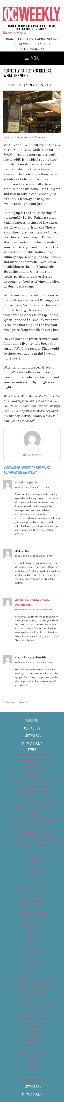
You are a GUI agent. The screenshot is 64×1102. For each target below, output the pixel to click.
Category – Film (32, 907)
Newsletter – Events (34, 992)
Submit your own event (32, 1053)
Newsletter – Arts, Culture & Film (34, 979)
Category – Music (32, 920)
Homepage (32, 960)
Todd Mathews (13, 85)
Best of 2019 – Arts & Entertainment (34, 819)
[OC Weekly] (14, 32)
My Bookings (34, 873)
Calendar (32, 854)
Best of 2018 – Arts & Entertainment (34, 780)
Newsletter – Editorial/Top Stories (34, 985)
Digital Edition (32, 947)
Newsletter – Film (34, 999)
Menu (35, 58)
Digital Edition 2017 (34, 952)
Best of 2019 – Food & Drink (34, 833)
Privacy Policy (32, 743)
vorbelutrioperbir (26, 482)
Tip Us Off (32, 1066)
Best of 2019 (32, 814)
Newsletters (32, 973)
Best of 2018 (32, 774)
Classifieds (32, 933)
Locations (34, 866)
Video (32, 1073)
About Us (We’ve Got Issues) (32, 754)
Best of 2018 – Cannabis (34, 786)
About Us (32, 720)
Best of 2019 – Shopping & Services (34, 839)
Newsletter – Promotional (34, 1018)
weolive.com (27, 406)
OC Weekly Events (32, 1026)
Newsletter (32, 967)
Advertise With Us (32, 761)
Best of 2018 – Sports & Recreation (34, 806)
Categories (34, 859)
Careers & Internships (32, 887)
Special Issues (32, 1046)
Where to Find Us (32, 1079)
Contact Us (32, 728)
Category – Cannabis (32, 900)
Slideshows (32, 1039)
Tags (34, 879)
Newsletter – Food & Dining (34, 1005)
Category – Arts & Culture (32, 894)
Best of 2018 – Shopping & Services (34, 800)
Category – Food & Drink (32, 913)
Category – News (32, 927)
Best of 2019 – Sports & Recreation (34, 846)
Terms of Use (32, 735)
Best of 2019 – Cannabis (34, 826)
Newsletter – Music (34, 1012)
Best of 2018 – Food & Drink (34, 793)
